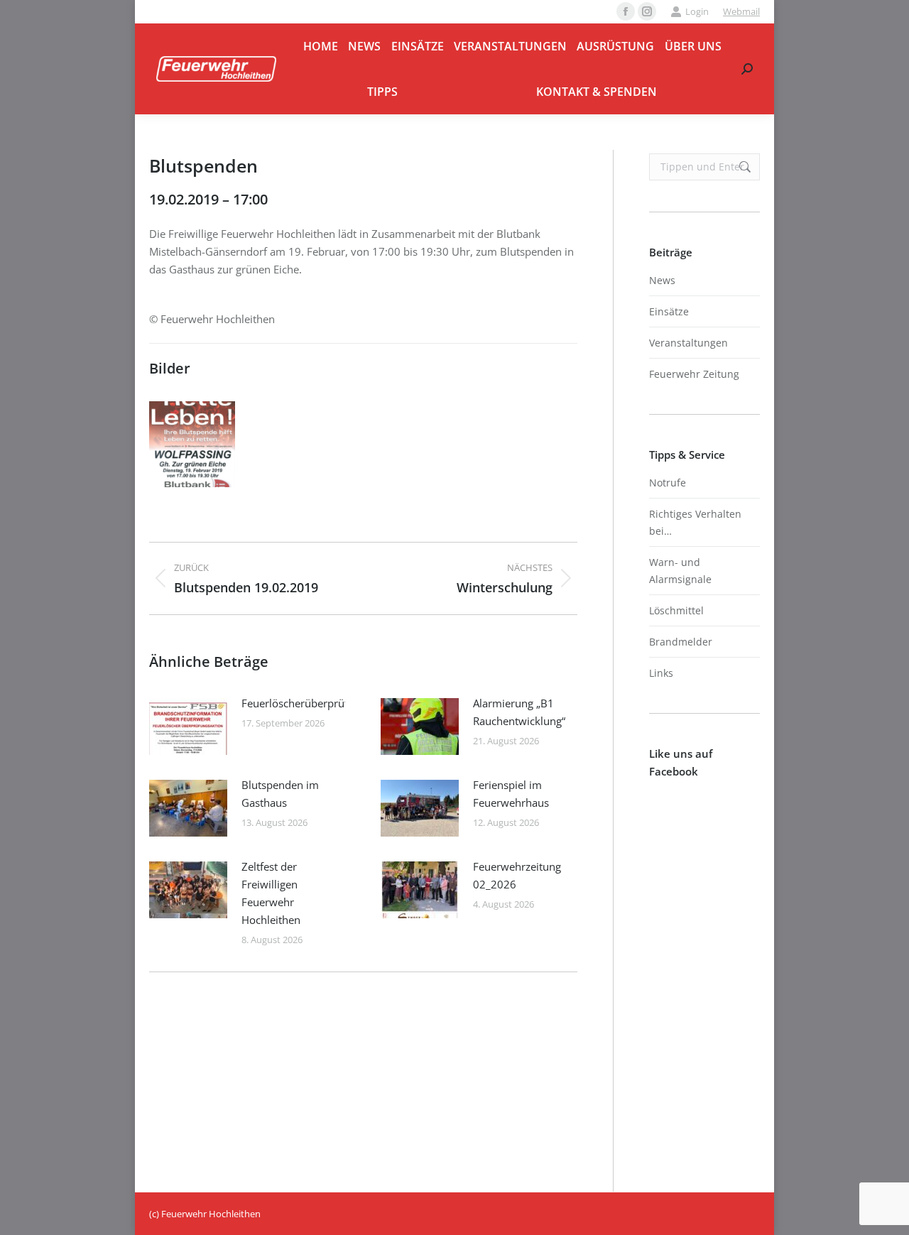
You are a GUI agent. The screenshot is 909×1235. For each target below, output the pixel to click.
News (662, 280)
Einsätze (669, 311)
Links (661, 673)
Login (697, 11)
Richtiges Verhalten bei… (695, 522)
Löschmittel (676, 610)
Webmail (741, 11)
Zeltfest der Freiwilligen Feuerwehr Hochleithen (270, 893)
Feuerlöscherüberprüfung (303, 703)
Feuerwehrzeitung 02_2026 (517, 875)
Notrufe (667, 482)
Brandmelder (680, 641)
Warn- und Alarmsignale (680, 570)
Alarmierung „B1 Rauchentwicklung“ (519, 712)
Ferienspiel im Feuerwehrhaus (511, 794)
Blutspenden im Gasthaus (280, 794)
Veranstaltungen (688, 342)
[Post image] (188, 726)
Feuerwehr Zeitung (694, 374)
